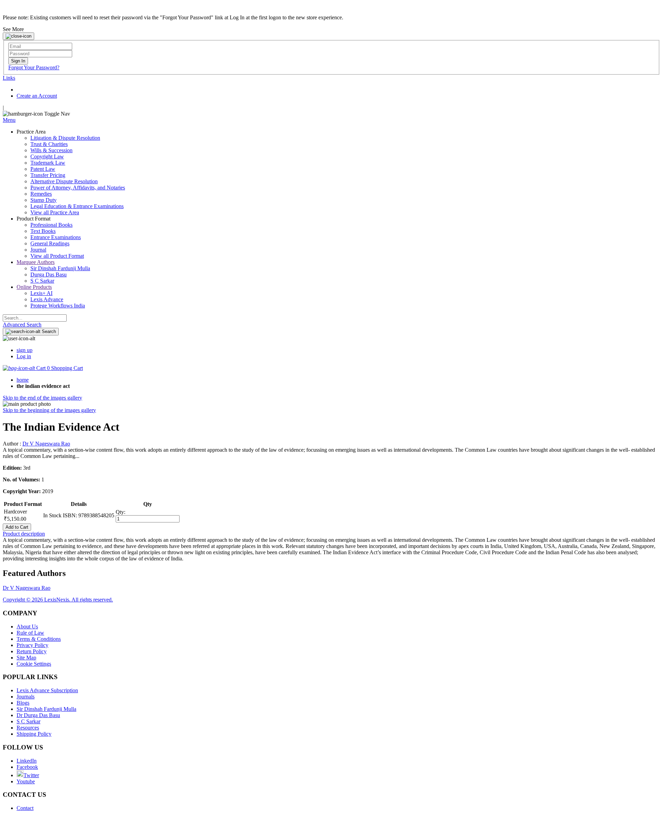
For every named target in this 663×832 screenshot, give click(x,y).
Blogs (23, 703)
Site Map (26, 657)
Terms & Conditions (39, 639)
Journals (26, 696)
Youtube (26, 781)
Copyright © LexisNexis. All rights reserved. (58, 600)
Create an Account (37, 96)
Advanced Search (22, 324)
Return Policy (32, 651)
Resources (28, 728)
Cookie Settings (34, 664)
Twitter (31, 775)
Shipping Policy (34, 734)
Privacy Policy (32, 645)
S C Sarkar (28, 721)
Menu (9, 120)
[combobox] (35, 318)
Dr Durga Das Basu (38, 715)
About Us (27, 626)
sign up (24, 350)
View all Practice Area (54, 212)
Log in (24, 356)
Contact (25, 808)
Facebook (27, 767)
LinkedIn (27, 761)
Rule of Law (30, 633)
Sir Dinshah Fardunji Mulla (46, 709)
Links (9, 78)
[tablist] (331, 534)
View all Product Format (57, 256)
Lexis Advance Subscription (47, 690)
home (23, 380)
